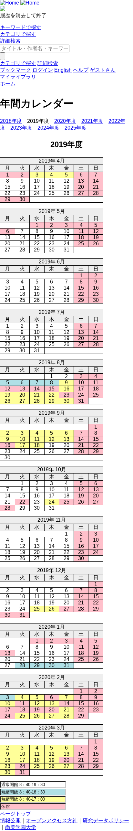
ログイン (42, 70)
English (63, 70)
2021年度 (92, 121)
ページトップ (15, 813)
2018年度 (11, 121)
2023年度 (21, 128)
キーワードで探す (20, 27)
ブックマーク (15, 70)
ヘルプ (80, 70)
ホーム (7, 83)
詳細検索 (10, 41)
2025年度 (76, 128)
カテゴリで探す (18, 34)
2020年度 (65, 121)
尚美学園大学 (20, 827)
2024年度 (48, 128)
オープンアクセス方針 (51, 820)
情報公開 (10, 820)
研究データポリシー (106, 820)
